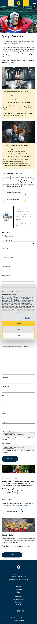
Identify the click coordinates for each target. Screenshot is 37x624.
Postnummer (5, 386)
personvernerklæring (13, 312)
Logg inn (26, 3)
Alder (3, 404)
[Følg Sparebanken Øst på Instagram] (23, 611)
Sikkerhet (18, 604)
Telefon (4, 413)
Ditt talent (5, 249)
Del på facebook (12, 511)
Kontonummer (6, 266)
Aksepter (18, 323)
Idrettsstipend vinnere (14, 193)
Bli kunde (11, 3)
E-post (4, 422)
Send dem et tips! (25, 505)
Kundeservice (18, 586)
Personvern (18, 602)
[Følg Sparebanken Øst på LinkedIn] (18, 611)
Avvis (18, 335)
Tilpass (17, 329)
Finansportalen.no (19, 620)
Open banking (18, 589)
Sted (3, 395)
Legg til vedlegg (6, 431)
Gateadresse (5, 378)
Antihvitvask (18, 596)
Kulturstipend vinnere (13, 199)
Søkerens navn (6, 275)
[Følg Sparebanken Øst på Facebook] (14, 611)
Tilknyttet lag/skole (7, 258)
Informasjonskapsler (18, 599)
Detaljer (28, 318)
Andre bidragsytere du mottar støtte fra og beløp (15, 346)
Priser (18, 592)
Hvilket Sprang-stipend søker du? (11, 240)
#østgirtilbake (12, 555)
